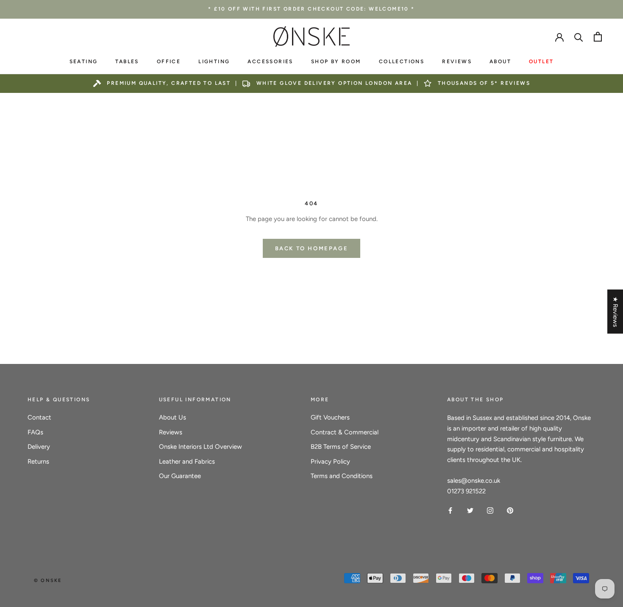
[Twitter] (470, 510)
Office (169, 61)
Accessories (270, 61)
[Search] (578, 36)
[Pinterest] (510, 510)
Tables (127, 61)
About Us (172, 417)
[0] (598, 37)
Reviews (457, 61)
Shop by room (336, 61)
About (500, 61)
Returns (38, 461)
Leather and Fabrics (187, 461)
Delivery (39, 446)
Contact (39, 417)
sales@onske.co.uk (473, 480)
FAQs (35, 432)
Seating (84, 61)
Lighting (214, 61)
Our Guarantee (180, 476)
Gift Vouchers (330, 417)
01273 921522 (466, 491)
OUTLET (541, 61)
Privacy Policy (330, 461)
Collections (401, 61)
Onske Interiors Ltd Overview (200, 446)
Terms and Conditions (342, 476)
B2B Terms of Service (341, 446)
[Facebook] (450, 510)
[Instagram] (490, 510)
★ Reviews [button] (615, 311)
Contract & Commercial (344, 432)
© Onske (47, 580)
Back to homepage (311, 248)
